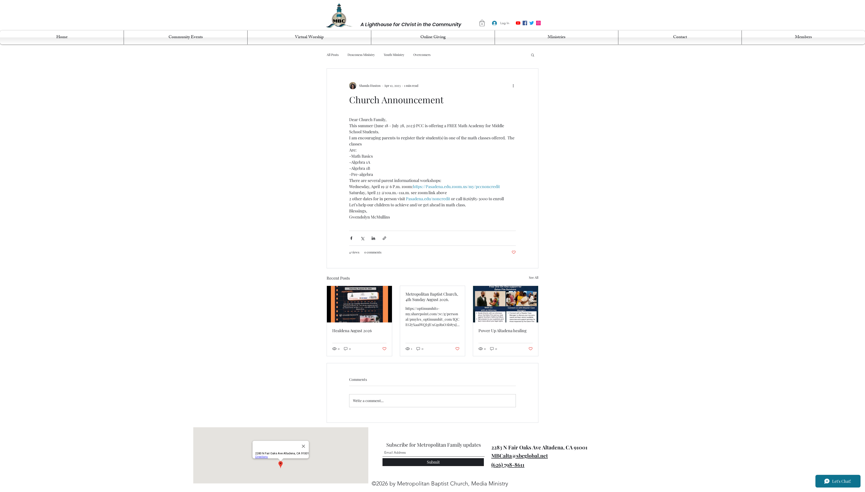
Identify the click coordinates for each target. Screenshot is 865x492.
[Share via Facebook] (351, 238)
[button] (482, 23)
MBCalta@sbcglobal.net (519, 455)
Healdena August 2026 (352, 330)
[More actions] (513, 85)
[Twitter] (531, 23)
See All (533, 277)
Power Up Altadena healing (502, 330)
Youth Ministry (394, 55)
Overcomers (421, 55)
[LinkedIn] (538, 23)
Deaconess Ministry (361, 55)
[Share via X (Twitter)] (362, 238)
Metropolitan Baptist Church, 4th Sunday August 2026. (431, 296)
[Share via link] (384, 238)
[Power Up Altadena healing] (505, 304)
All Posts (333, 55)
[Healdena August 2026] (359, 304)
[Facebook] (525, 23)
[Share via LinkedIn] (373, 238)
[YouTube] (518, 23)
